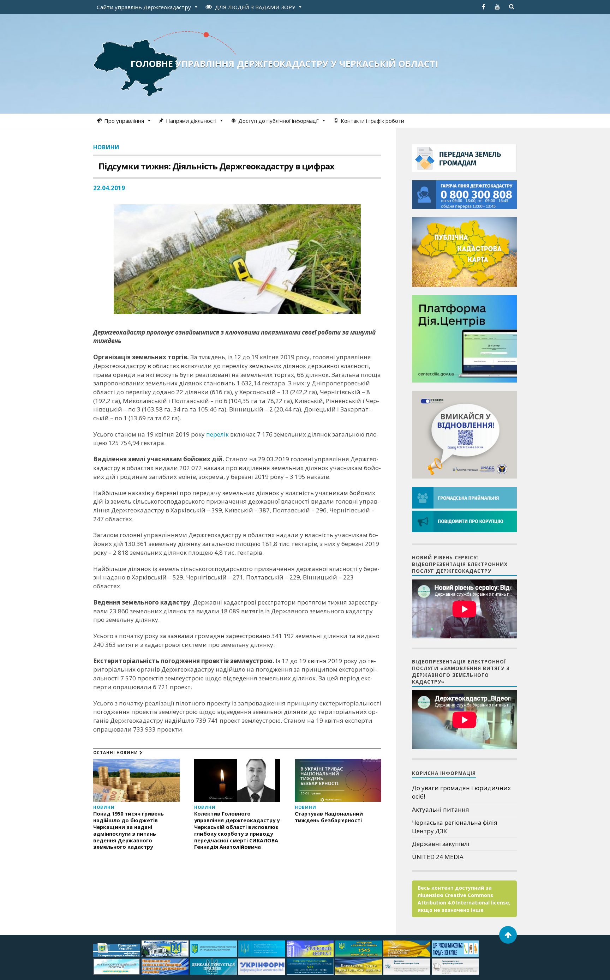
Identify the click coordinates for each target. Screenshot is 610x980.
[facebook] (483, 6)
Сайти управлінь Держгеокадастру (144, 7)
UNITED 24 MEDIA (438, 857)
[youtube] (497, 6)
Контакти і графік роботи (372, 120)
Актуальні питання (440, 809)
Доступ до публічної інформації (278, 120)
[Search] (511, 6)
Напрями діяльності (191, 120)
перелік (217, 434)
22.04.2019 (109, 188)
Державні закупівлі (441, 844)
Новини (106, 147)
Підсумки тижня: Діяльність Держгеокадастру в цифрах (216, 166)
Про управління (124, 120)
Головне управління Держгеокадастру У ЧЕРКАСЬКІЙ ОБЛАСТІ (284, 64)
